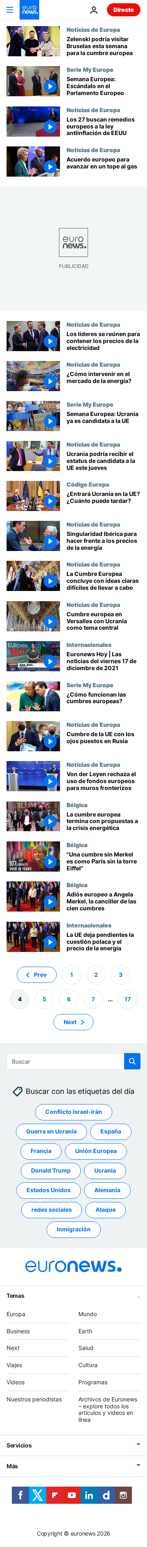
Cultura (88, 1364)
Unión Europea (96, 1151)
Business (18, 1331)
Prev (40, 974)
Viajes (14, 1364)
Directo (124, 9)
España (110, 1131)
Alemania (107, 1190)
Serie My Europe (90, 69)
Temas (15, 1295)
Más (12, 1466)
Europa (16, 1313)
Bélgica (77, 804)
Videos (15, 1382)
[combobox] (73, 1061)
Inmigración (74, 1229)
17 (128, 999)
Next (70, 1021)
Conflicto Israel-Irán (73, 1112)
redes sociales (51, 1209)
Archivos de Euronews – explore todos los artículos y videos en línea (107, 1409)
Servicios (19, 1445)
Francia (41, 1151)
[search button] (132, 1061)
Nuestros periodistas (34, 1399)
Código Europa (88, 484)
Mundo (87, 1313)
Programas (92, 1382)
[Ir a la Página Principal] (29, 10)
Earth (85, 1331)
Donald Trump (51, 1170)
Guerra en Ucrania (51, 1131)
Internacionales (89, 644)
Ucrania (105, 1170)
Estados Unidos (49, 1190)
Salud (86, 1348)
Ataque (106, 1209)
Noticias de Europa (93, 29)
